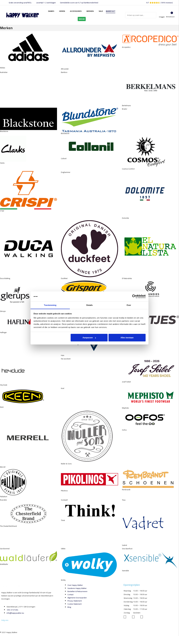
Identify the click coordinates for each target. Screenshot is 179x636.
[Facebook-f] (1, 625)
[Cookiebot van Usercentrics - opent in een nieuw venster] (134, 297)
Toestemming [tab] (50, 305)
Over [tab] (129, 305)
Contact (70, 594)
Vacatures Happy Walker (77, 588)
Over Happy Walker (75, 585)
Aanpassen (88, 337)
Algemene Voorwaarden (77, 597)
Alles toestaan (127, 337)
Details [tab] (89, 305)
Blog (69, 607)
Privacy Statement (74, 600)
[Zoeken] (153, 15)
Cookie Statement (74, 604)
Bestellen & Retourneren (77, 591)
